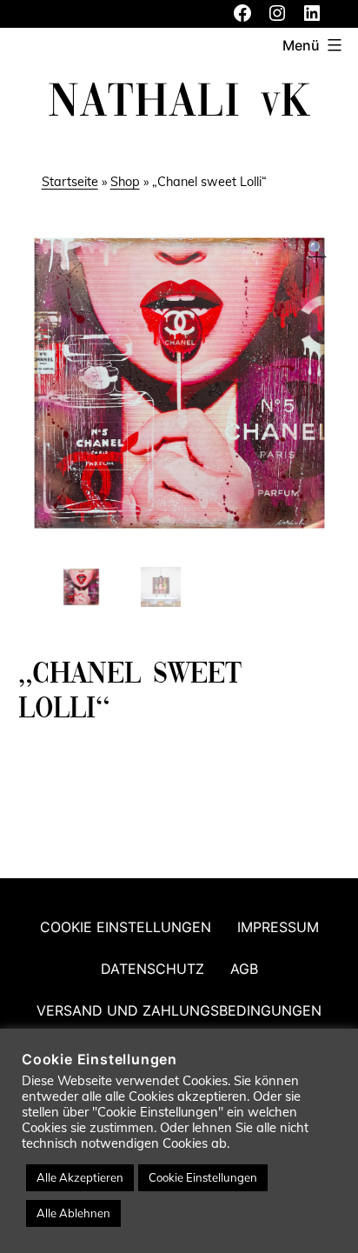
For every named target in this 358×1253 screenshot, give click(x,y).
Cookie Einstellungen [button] (203, 1177)
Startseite (70, 182)
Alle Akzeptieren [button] (79, 1177)
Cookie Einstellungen (125, 927)
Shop (125, 182)
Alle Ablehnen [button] (73, 1213)
